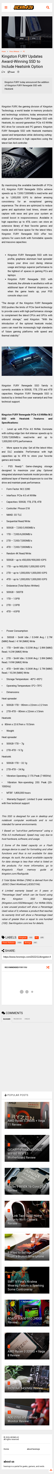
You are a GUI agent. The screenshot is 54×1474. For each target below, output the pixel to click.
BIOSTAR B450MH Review (25, 1388)
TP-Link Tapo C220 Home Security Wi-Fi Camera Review (25, 1219)
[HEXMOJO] (24, 8)
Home (4, 51)
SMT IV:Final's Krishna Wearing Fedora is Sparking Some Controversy (26, 1285)
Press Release (14, 51)
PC (24, 51)
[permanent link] (18, 72)
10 (9, 1412)
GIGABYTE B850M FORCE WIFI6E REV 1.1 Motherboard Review (25, 1153)
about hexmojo (33, 1449)
